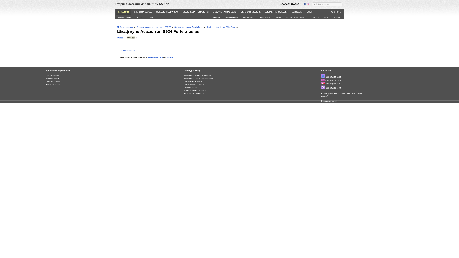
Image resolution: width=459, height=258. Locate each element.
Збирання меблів (52, 78)
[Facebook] (305, 4)
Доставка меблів (52, 75)
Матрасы (297, 12)
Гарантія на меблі (53, 81)
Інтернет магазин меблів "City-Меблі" (25, 104)
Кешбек (337, 17)
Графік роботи (264, 17)
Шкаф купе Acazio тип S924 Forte (220, 27)
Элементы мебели (276, 12)
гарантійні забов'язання (295, 17)
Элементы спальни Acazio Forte (188, 27)
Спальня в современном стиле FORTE (154, 27)
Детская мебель (251, 12)
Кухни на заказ (143, 12)
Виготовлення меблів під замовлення (198, 78)
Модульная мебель (225, 12)
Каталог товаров (124, 17)
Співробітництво (231, 17)
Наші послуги (248, 17)
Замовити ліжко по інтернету (195, 90)
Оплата (278, 17)
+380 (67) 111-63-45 (333, 88)
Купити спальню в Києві (193, 81)
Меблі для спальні (125, 27)
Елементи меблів (190, 87)
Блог (310, 12)
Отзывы (131, 38)
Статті (326, 17)
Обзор (120, 38)
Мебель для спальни (196, 12)
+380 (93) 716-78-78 (333, 80)
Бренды (150, 17)
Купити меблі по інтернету (194, 84)
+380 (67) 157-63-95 (333, 77)
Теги (138, 17)
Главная (123, 12)
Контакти (216, 17)
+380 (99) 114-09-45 (333, 84)
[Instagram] (308, 4)
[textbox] (327, 4)
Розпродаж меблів (53, 84)
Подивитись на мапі (329, 101)
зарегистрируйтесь (155, 57)
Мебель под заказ (167, 12)
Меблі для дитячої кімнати (194, 93)
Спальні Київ (314, 17)
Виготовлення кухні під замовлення (197, 75)
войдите (170, 57)
